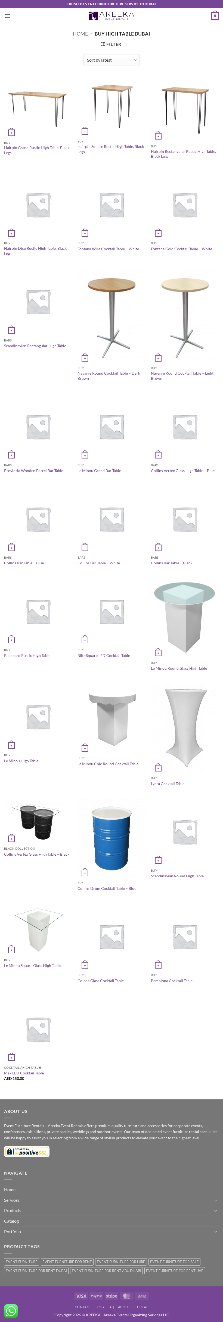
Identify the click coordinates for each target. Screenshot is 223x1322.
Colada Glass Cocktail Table (101, 980)
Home (80, 34)
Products (12, 1210)
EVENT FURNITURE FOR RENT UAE (174, 1271)
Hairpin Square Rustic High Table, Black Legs (111, 149)
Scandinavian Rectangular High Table (35, 345)
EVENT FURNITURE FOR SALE (174, 1262)
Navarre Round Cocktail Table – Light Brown (182, 376)
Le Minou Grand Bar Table (99, 470)
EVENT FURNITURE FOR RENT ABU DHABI (106, 1271)
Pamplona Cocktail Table (172, 980)
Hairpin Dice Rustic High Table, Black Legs (35, 251)
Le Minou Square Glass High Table (32, 965)
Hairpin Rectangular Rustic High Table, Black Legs (183, 154)
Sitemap (141, 1307)
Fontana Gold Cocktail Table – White (181, 248)
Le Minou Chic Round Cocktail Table (108, 763)
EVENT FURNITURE (22, 1262)
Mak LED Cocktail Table (24, 1073)
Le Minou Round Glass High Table (179, 668)
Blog (99, 1307)
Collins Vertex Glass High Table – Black (36, 854)
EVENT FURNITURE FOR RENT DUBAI (36, 1271)
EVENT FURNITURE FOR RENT (67, 1262)
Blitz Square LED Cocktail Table (104, 655)
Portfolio (12, 1231)
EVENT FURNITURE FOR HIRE (121, 1262)
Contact (83, 1307)
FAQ (110, 1307)
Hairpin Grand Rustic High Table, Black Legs (36, 150)
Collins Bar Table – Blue (24, 563)
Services (11, 1200)
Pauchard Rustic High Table (27, 655)
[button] (7, 16)
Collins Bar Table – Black (171, 563)
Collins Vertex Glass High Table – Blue (183, 470)
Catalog (11, 1220)
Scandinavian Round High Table (177, 876)
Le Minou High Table (21, 760)
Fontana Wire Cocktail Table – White (108, 248)
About (124, 1307)
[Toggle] (215, 1200)
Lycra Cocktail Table (167, 783)
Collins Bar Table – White (99, 563)
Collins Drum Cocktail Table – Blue (107, 888)
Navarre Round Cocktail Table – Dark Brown (109, 376)
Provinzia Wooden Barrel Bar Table (33, 470)
